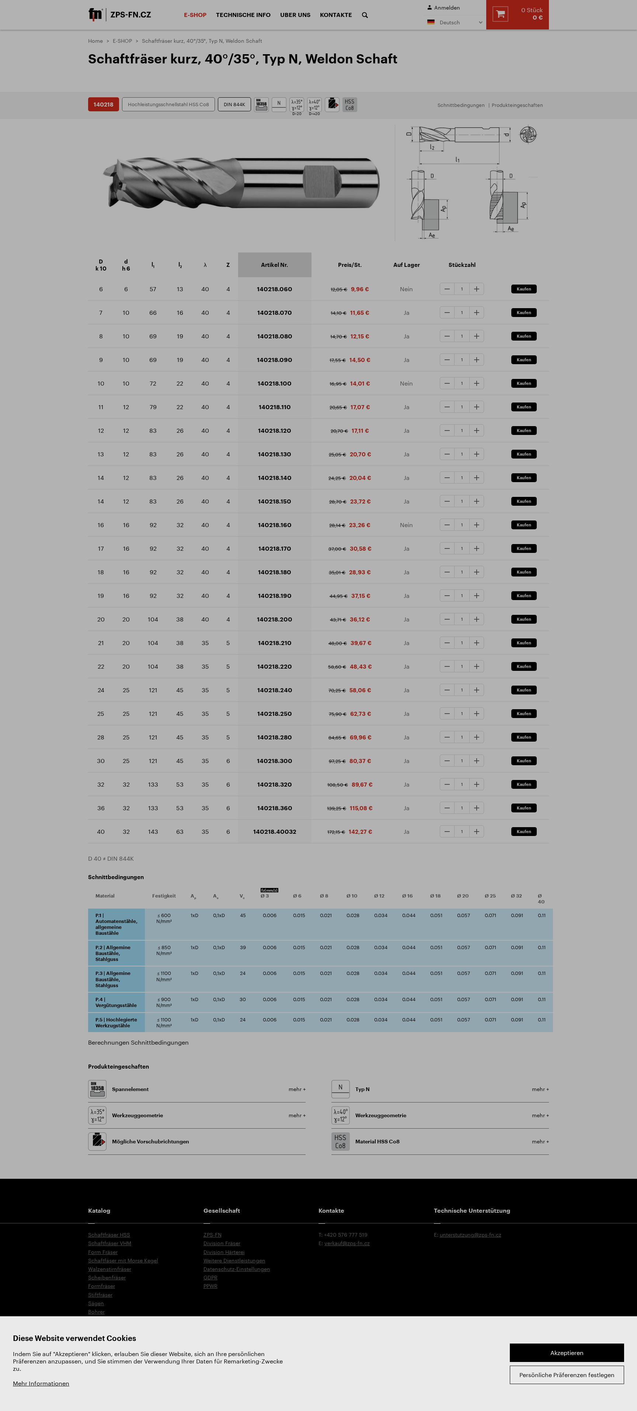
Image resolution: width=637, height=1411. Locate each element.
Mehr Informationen (41, 1383)
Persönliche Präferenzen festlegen (567, 1374)
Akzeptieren (567, 1352)
